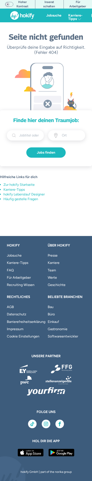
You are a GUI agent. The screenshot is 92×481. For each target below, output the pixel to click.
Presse (53, 255)
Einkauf (53, 322)
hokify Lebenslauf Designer (24, 194)
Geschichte (56, 285)
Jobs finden (46, 152)
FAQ (10, 270)
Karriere (53, 263)
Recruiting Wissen (20, 285)
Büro (51, 314)
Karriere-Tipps (14, 190)
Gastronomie (57, 329)
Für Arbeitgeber (19, 277)
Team (52, 270)
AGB (10, 307)
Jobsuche (53, 15)
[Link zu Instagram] (46, 424)
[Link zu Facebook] (59, 424)
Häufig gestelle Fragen (20, 199)
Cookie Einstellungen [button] (23, 336)
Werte (52, 277)
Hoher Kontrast (22, 4)
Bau (50, 307)
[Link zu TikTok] (32, 424)
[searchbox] (29, 135)
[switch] (9, 4)
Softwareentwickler (63, 336)
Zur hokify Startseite (19, 185)
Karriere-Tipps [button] (75, 17)
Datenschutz (16, 314)
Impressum (15, 329)
